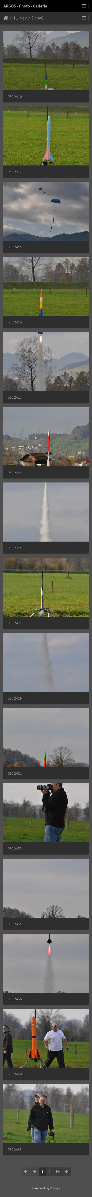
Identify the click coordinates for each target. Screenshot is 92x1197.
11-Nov (20, 18)
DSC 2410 (14, 97)
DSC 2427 (14, 623)
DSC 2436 (14, 999)
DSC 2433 (14, 849)
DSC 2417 (14, 397)
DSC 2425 (14, 548)
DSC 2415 (14, 247)
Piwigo (55, 1188)
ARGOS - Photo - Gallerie (25, 6)
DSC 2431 (14, 773)
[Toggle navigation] (84, 6)
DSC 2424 (14, 473)
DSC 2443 (14, 1150)
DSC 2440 (14, 1074)
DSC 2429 (14, 698)
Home (5, 18)
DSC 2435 (14, 924)
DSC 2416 (14, 322)
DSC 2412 (14, 172)
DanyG (37, 18)
